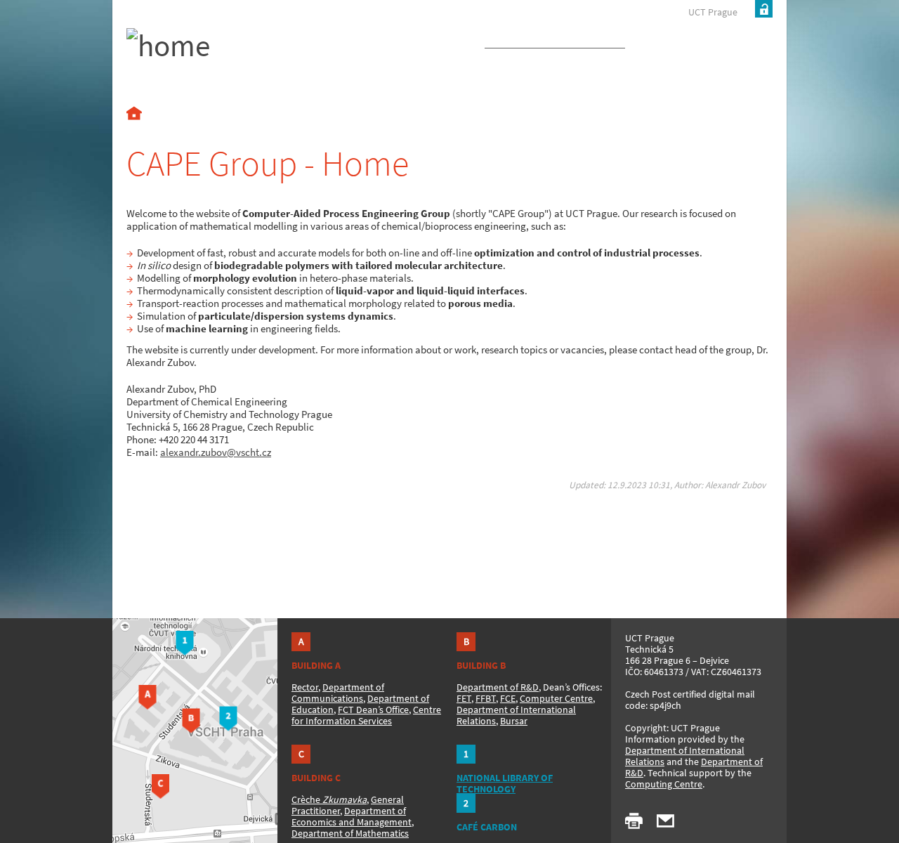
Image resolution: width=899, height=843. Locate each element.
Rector (304, 687)
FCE (508, 698)
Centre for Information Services (366, 715)
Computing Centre (663, 784)
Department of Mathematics (350, 833)
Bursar (513, 720)
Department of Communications (337, 693)
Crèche (329, 799)
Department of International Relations (684, 756)
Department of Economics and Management (351, 816)
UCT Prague (712, 12)
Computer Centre (556, 698)
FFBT (485, 698)
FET (464, 698)
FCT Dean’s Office (373, 709)
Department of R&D (498, 687)
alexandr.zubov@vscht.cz (215, 452)
